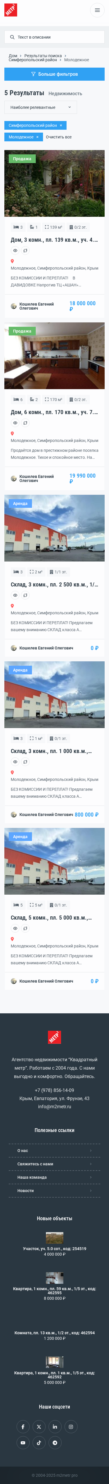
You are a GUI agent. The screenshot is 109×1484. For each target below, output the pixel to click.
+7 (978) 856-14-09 (54, 1090)
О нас (22, 1150)
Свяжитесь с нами (35, 1164)
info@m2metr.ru (54, 1106)
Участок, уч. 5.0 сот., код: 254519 (54, 1249)
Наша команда (32, 1177)
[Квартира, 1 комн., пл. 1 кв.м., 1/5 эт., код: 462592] (54, 1362)
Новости (25, 1190)
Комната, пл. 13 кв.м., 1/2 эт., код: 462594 (55, 1333)
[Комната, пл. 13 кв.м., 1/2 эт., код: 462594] (54, 1322)
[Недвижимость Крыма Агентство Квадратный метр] (10, 10)
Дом (13, 56)
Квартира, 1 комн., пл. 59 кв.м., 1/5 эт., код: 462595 (54, 1291)
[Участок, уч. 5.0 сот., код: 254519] (54, 1238)
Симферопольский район (33, 60)
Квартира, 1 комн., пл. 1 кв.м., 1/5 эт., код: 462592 (54, 1375)
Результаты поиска (43, 56)
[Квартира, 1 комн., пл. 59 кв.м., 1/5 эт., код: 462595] (54, 1278)
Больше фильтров (58, 74)
